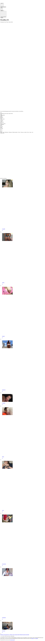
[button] (1, 8)
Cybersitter (36, 638)
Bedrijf (19, 634)
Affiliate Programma (23, 634)
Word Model (27, 634)
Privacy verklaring (9, 634)
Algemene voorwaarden (3, 634)
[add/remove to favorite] (0, 285)
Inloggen (2, 10)
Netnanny (32, 638)
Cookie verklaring (15, 634)
